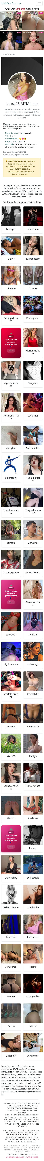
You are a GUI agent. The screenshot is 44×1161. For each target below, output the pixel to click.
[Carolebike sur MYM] (33, 681)
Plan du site (32, 1157)
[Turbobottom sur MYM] (33, 246)
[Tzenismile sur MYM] (33, 894)
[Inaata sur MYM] (33, 953)
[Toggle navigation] (39, 3)
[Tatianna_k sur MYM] (33, 651)
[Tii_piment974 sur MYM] (11, 651)
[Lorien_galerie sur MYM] (11, 559)
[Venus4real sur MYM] (11, 953)
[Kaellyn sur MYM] (33, 743)
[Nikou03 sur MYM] (11, 743)
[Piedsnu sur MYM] (11, 805)
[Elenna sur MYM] (11, 1013)
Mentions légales (15, 1157)
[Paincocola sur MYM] (33, 713)
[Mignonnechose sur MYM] (11, 370)
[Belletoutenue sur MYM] (11, 894)
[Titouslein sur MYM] (11, 924)
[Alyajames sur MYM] (33, 1043)
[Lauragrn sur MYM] (11, 216)
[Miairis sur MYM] (11, 246)
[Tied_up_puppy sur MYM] (33, 465)
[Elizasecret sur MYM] (33, 924)
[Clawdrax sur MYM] (33, 530)
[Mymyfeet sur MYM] (11, 435)
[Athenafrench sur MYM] (33, 559)
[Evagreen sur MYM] (33, 370)
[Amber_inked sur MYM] (33, 435)
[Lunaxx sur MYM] (11, 530)
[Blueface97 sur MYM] (11, 465)
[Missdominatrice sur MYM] (11, 497)
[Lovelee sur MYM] (33, 275)
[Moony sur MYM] (11, 983)
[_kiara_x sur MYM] (33, 621)
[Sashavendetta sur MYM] (11, 773)
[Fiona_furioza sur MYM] (33, 773)
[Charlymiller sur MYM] (33, 983)
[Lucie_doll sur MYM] (33, 402)
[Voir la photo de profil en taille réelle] (22, 93)
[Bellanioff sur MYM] (11, 1043)
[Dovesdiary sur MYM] (11, 865)
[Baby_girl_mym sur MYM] (11, 305)
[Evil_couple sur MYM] (33, 865)
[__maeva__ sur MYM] (11, 713)
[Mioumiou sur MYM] (33, 216)
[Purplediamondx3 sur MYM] (33, 497)
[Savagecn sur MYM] (11, 621)
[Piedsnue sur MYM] (33, 805)
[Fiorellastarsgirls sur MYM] (11, 402)
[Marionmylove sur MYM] (33, 337)
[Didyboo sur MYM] (11, 275)
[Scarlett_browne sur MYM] (11, 681)
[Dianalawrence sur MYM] (33, 589)
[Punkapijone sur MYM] (33, 305)
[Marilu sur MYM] (33, 1013)
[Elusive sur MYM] (33, 835)
